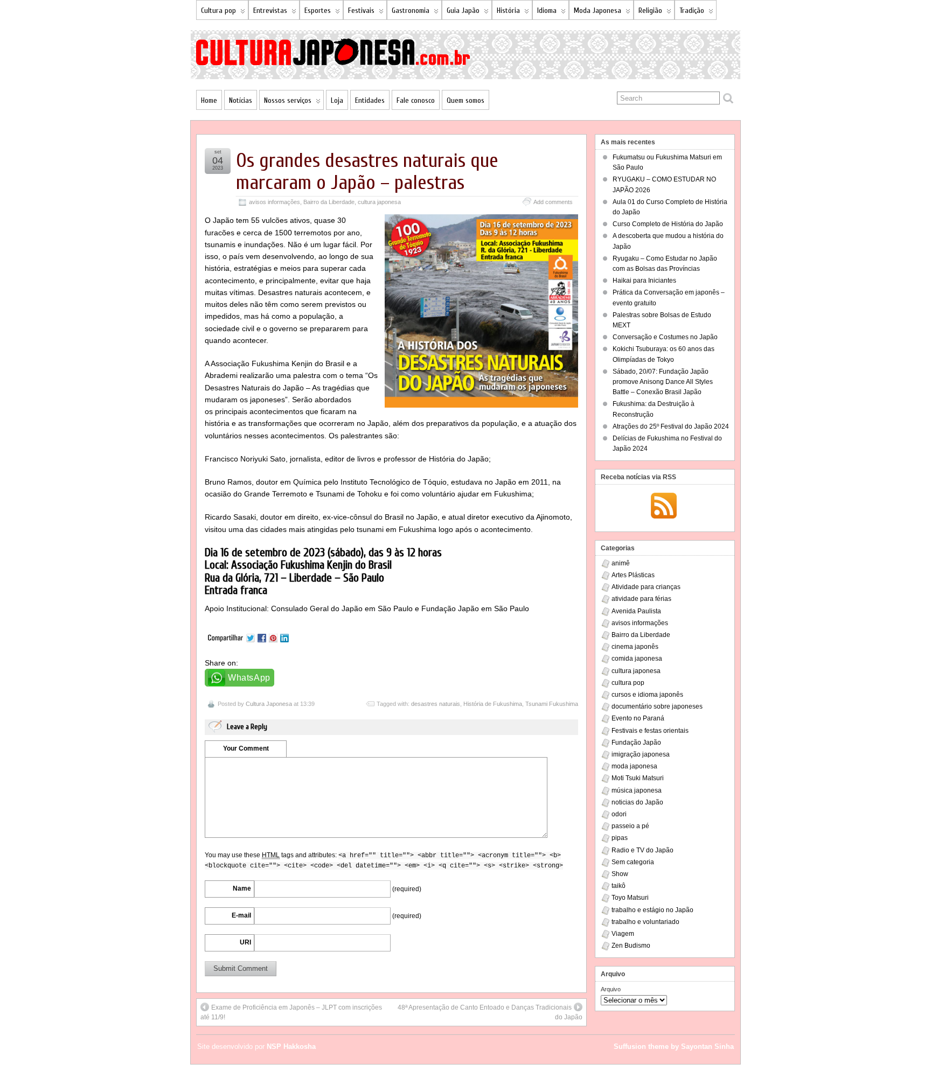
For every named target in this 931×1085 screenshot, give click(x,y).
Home (209, 100)
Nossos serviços (287, 100)
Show (620, 874)
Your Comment (246, 748)
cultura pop (628, 683)
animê (621, 563)
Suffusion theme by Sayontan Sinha (674, 1046)
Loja (337, 100)
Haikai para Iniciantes (644, 280)
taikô (619, 886)
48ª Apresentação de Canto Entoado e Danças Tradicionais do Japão (490, 1012)
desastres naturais (435, 704)
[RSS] (664, 507)
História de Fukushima (492, 704)
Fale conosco (416, 100)
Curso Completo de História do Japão (668, 224)
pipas (620, 838)
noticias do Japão (637, 802)
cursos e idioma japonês (647, 694)
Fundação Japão (636, 742)
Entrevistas (270, 10)
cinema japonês (635, 646)
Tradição (691, 10)
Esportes (317, 10)
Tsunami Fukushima (551, 704)
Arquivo (611, 989)
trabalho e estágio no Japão (652, 910)
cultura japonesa (379, 202)
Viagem (623, 933)
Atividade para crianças (646, 587)
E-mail (241, 915)
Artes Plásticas (633, 575)
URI (245, 942)
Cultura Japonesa (269, 704)
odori (619, 814)
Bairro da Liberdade (329, 202)
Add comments (553, 202)
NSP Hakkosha (291, 1046)
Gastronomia (410, 10)
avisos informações (274, 202)
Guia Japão (463, 10)
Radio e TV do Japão (642, 850)
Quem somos (465, 100)
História (508, 10)
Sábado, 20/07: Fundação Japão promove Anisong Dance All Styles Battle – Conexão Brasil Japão (663, 382)
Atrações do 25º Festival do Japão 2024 (671, 426)
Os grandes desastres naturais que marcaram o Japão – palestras (367, 171)
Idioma (547, 10)
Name (242, 888)
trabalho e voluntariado (645, 922)
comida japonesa (637, 658)
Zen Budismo (631, 945)
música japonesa (637, 790)
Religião (650, 10)
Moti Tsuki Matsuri (638, 778)
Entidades (370, 100)
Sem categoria (633, 862)
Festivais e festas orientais (650, 730)
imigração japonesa (641, 754)
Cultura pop (218, 10)
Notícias (240, 100)
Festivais (361, 10)
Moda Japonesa (597, 10)
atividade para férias (641, 599)
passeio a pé (630, 826)
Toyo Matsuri (630, 897)
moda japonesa (634, 766)
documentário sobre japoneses (657, 706)
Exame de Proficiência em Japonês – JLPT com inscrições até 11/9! (291, 1012)
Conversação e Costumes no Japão (665, 337)
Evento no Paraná (638, 718)
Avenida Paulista (636, 611)
